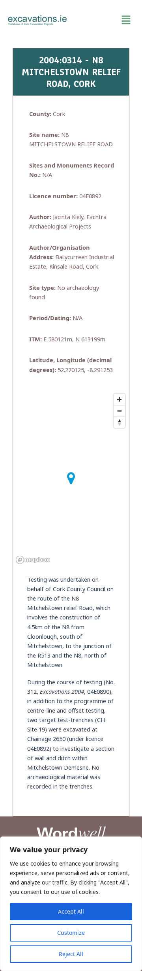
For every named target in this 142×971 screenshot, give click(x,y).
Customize (71, 932)
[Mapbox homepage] (32, 559)
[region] (71, 903)
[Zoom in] (119, 399)
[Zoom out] (119, 410)
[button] (104, 20)
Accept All (71, 911)
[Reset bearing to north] (119, 422)
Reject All (71, 954)
